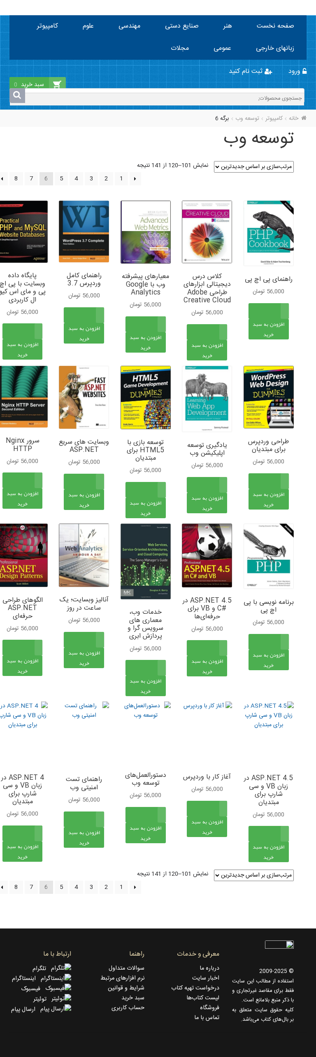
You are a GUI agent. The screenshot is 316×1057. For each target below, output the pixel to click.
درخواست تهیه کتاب (195, 988)
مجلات (180, 48)
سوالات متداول (126, 968)
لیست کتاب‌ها (202, 998)
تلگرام (42, 969)
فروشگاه (209, 1008)
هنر (227, 26)
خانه (293, 119)
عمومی (222, 48)
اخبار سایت (205, 978)
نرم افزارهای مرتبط (122, 978)
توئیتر (42, 999)
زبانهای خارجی (275, 48)
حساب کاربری (128, 1008)
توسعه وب (247, 119)
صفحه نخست (275, 26)
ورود (295, 71)
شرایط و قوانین (126, 988)
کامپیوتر (47, 26)
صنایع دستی (182, 26)
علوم (88, 26)
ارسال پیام (25, 1010)
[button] (269, 338)
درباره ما (209, 968)
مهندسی (129, 26)
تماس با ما (206, 1018)
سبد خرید (132, 998)
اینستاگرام (26, 979)
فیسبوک (33, 989)
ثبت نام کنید (247, 71)
